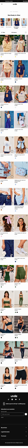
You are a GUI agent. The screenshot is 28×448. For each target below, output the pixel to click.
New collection (15, 11)
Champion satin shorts (4, 104)
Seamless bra (3, 385)
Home (11, 11)
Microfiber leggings (18, 309)
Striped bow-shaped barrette (20, 154)
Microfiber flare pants (18, 359)
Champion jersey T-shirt (19, 104)
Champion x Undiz (9, 1)
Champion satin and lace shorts (6, 78)
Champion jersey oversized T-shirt (6, 154)
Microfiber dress (3, 283)
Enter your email (4, 411)
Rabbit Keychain (3, 258)
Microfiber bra (3, 309)
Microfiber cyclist (17, 283)
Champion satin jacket (18, 78)
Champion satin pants (4, 129)
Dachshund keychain (4, 180)
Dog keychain (3, 206)
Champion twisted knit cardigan (6, 53)
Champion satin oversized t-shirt (20, 53)
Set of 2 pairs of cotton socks (20, 258)
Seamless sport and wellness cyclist (21, 385)
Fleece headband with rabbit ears (20, 233)
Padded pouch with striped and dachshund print (20, 181)
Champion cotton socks (19, 129)
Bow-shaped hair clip (4, 233)
